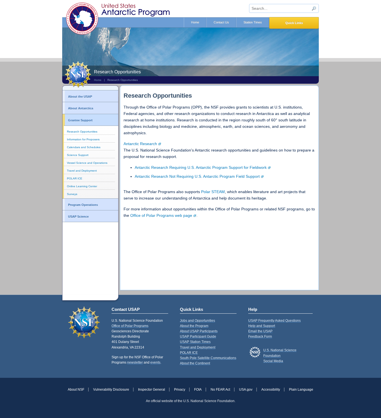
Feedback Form (260, 336)
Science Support (77, 155)
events (155, 362)
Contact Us (221, 22)
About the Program (194, 326)
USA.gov (245, 389)
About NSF (76, 389)
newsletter (135, 362)
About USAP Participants (199, 331)
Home (195, 22)
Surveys (72, 194)
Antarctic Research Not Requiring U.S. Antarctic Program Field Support (197, 176)
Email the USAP (260, 331)
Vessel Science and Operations (87, 162)
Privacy (179, 389)
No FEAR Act (220, 389)
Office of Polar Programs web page (161, 215)
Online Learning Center (82, 186)
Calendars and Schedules (83, 147)
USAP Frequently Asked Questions (274, 321)
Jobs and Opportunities (197, 321)
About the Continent (195, 363)
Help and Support (261, 326)
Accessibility (270, 389)
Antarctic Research (140, 143)
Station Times (252, 22)
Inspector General (151, 389)
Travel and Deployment (82, 170)
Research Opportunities (82, 131)
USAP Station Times (195, 342)
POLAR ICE (74, 178)
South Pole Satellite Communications (208, 358)
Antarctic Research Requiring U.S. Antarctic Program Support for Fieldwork (201, 167)
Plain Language (301, 389)
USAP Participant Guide (198, 336)
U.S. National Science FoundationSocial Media (279, 355)
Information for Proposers (83, 139)
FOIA (198, 389)
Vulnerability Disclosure (111, 389)
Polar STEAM (213, 191)
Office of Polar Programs (130, 326)
